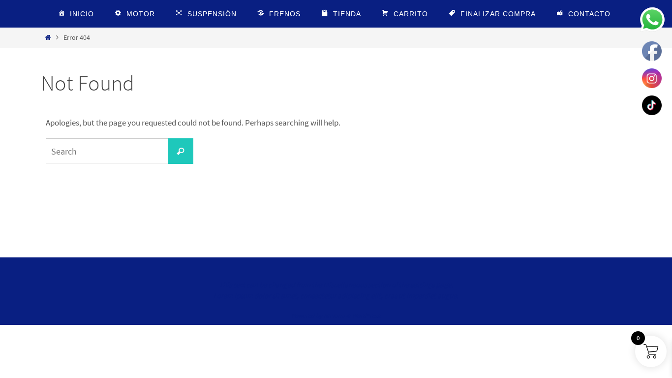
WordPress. (366, 316)
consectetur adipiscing (334, 295)
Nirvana (334, 316)
